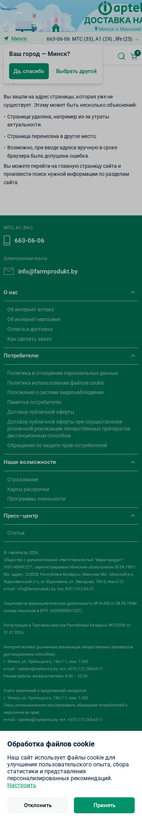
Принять (104, 805)
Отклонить (38, 805)
